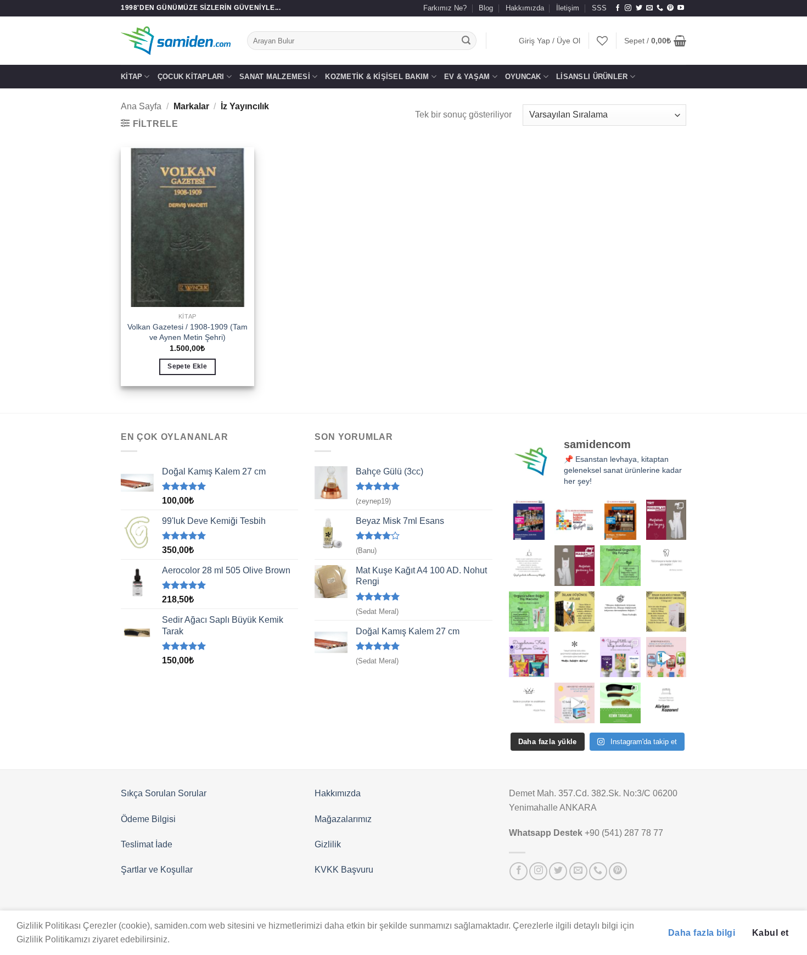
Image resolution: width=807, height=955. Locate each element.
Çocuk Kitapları (191, 76)
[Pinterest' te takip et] (670, 8)
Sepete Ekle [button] (187, 366)
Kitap (131, 76)
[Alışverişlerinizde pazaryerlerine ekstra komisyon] (666, 703)
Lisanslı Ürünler (591, 76)
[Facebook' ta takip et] (617, 8)
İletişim (567, 8)
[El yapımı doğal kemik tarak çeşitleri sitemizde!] (620, 703)
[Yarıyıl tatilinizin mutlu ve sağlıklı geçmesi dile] (620, 657)
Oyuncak (523, 76)
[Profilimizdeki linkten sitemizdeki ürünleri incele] (620, 565)
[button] (549, 40)
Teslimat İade (146, 844)
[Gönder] (466, 40)
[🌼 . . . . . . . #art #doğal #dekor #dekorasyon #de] (529, 611)
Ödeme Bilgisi (148, 819)
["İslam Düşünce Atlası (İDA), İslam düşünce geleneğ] (574, 611)
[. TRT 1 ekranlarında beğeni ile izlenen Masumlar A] (666, 520)
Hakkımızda (525, 8)
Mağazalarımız (343, 819)
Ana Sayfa (141, 106)
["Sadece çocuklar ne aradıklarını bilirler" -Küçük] (529, 703)
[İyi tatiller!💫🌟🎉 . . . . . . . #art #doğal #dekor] (574, 657)
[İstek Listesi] (602, 41)
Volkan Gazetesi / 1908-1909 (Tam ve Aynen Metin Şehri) (187, 332)
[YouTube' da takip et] (680, 8)
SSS (599, 8)
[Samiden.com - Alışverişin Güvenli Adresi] (176, 40)
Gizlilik (328, 844)
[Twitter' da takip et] (639, 8)
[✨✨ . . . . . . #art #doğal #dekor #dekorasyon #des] (666, 565)
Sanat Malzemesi (274, 76)
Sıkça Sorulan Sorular (163, 793)
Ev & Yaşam (467, 76)
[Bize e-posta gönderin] (649, 8)
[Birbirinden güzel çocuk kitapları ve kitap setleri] (574, 703)
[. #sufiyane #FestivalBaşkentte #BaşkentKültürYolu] (529, 520)
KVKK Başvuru (344, 869)
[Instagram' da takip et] (628, 8)
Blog (486, 8)
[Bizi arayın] (660, 8)
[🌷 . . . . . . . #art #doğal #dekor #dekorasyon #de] (620, 611)
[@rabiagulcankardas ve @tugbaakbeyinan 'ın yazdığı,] (529, 657)
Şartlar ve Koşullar (157, 869)
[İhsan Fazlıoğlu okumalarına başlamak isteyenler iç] (666, 611)
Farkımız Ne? (445, 8)
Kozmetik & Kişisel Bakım (377, 76)
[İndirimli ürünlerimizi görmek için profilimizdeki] (666, 657)
